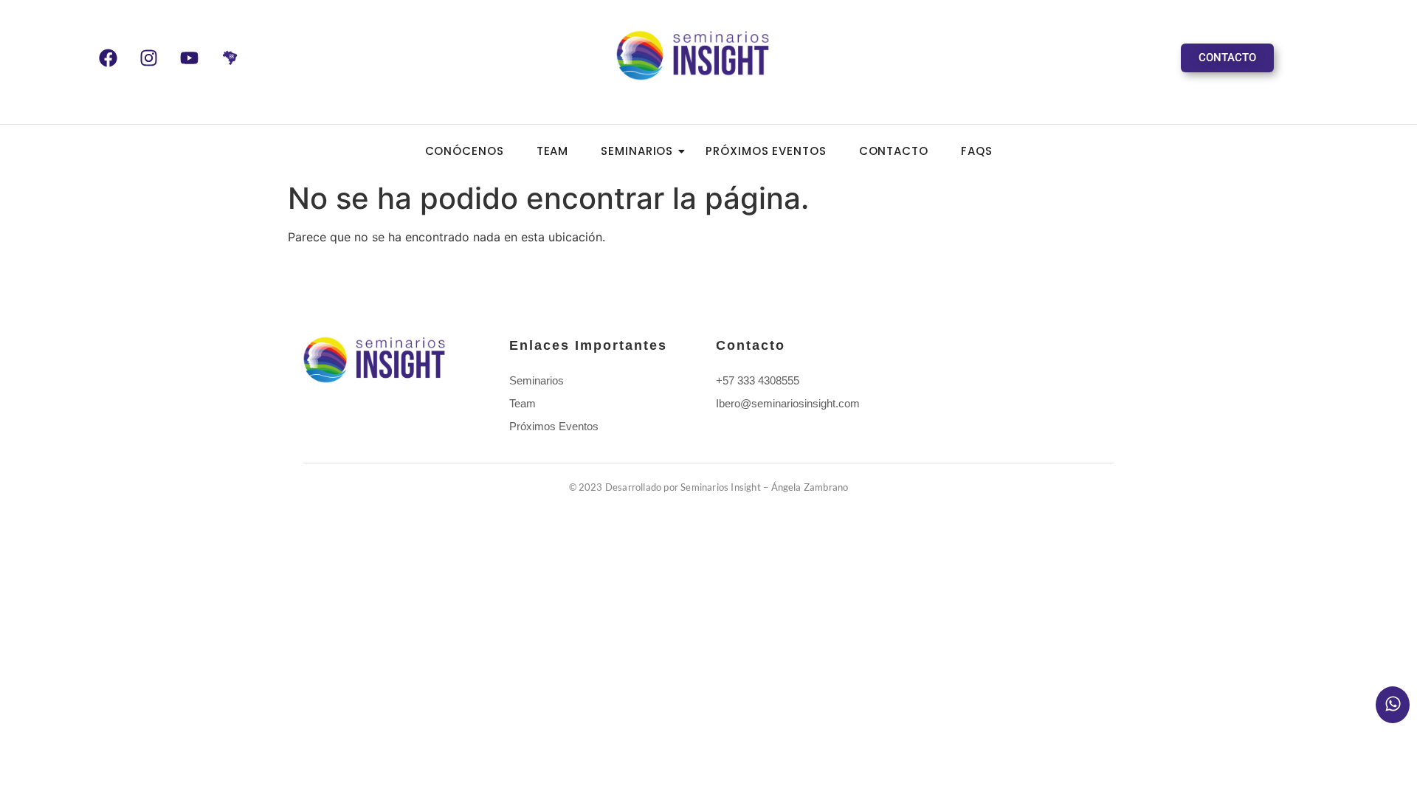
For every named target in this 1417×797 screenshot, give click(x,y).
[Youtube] (188, 57)
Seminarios (637, 151)
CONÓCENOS (464, 151)
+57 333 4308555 (757, 380)
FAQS (977, 151)
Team (553, 151)
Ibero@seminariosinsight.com (788, 403)
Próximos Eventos (766, 151)
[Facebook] (107, 57)
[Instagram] (148, 57)
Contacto (893, 151)
